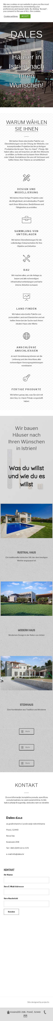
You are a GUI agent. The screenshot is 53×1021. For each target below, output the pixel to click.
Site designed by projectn (38, 1002)
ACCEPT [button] (25, 16)
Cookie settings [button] (11, 16)
